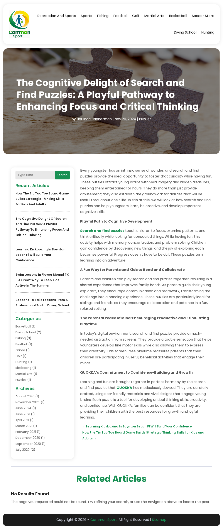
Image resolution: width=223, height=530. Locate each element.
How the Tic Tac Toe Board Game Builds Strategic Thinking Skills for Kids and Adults (42, 198)
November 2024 (27, 402)
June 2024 (23, 408)
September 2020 (28, 444)
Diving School (185, 32)
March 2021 (23, 426)
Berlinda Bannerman (94, 119)
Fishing (102, 15)
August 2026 (24, 396)
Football (120, 15)
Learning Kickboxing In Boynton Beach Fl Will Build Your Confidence (40, 254)
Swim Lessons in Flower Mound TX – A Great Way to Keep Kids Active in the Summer (42, 280)
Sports (86, 15)
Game (20, 350)
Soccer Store (203, 15)
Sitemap (159, 519)
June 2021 (22, 414)
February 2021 (25, 432)
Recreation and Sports (56, 15)
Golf (135, 15)
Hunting (207, 32)
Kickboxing (23, 368)
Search (62, 175)
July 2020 (22, 449)
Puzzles (145, 119)
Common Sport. (104, 519)
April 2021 (22, 420)
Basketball (178, 15)
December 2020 (27, 437)
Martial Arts (154, 15)
